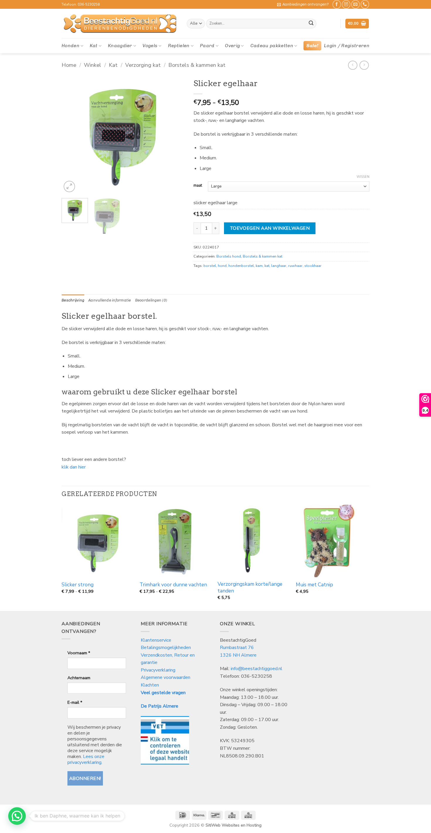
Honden (70, 45)
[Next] (174, 135)
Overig (232, 45)
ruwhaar (295, 265)
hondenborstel (241, 265)
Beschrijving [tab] (73, 300)
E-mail (74, 702)
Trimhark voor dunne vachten (173, 585)
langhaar (278, 265)
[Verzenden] (311, 24)
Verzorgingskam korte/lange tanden (250, 587)
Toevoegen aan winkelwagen (270, 228)
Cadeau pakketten (271, 45)
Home (69, 65)
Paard (207, 45)
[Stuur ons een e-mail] (355, 4)
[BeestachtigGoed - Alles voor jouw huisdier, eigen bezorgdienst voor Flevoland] (120, 23)
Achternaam (78, 678)
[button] (303, 4)
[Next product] (352, 65)
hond (222, 265)
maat (198, 186)
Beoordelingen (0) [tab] (151, 300)
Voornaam (78, 653)
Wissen (363, 177)
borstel (209, 265)
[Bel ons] (365, 4)
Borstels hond (228, 256)
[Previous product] (364, 65)
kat (266, 265)
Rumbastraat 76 (237, 647)
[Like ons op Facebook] (336, 4)
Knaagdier (120, 45)
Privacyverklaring (158, 670)
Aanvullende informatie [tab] (109, 300)
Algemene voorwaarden (165, 677)
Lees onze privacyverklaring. (85, 759)
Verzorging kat (143, 65)
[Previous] (71, 135)
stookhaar (313, 265)
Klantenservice (156, 640)
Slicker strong (78, 585)
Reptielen (179, 45)
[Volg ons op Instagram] (346, 4)
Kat (93, 45)
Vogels (149, 45)
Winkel (92, 65)
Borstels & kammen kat (196, 65)
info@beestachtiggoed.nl (256, 668)
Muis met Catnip (314, 585)
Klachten (150, 685)
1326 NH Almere (238, 655)
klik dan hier (74, 467)
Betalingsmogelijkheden (166, 647)
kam (259, 265)
